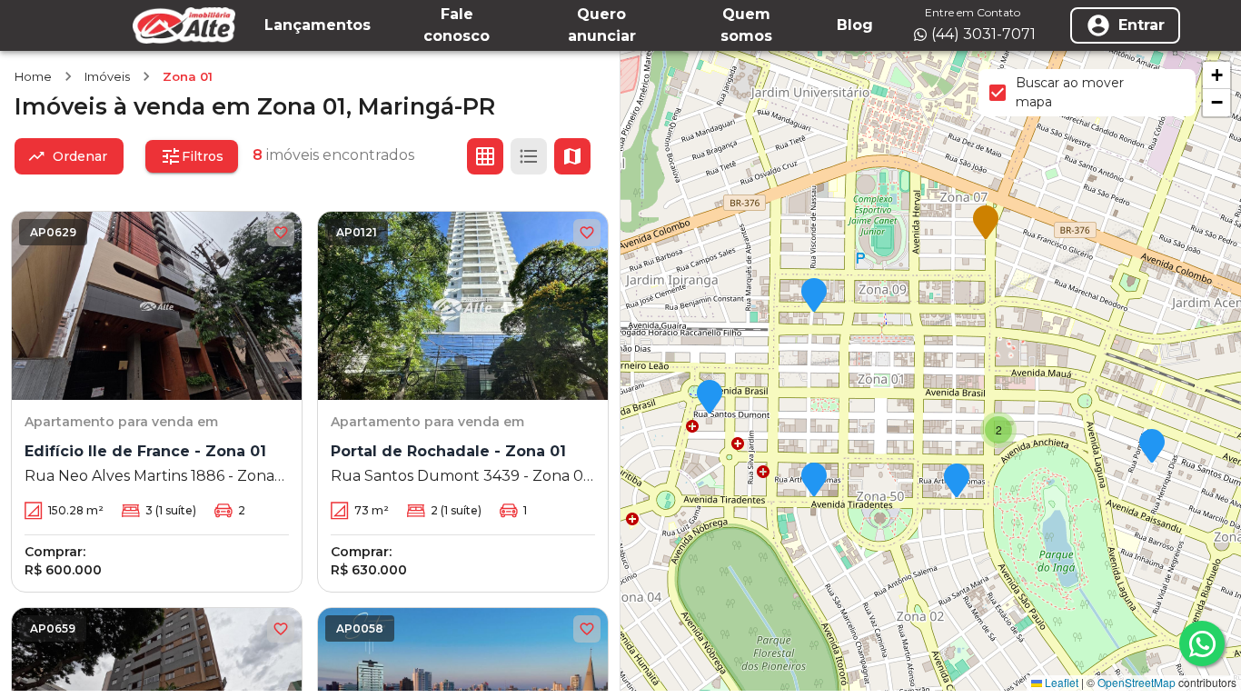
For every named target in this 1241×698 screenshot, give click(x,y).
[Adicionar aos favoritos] (280, 232)
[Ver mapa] (572, 156)
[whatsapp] (1202, 643)
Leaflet (1060, 682)
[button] (814, 296)
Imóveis (107, 76)
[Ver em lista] (529, 156)
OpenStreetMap (1136, 682)
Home (33, 76)
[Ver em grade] (485, 156)
